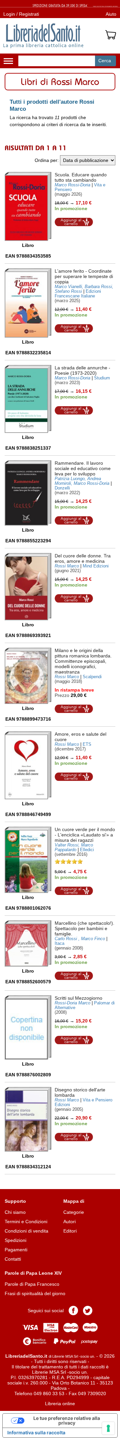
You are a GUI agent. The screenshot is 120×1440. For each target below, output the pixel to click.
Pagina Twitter (87, 1310)
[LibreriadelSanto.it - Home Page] (43, 35)
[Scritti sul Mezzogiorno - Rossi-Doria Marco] (28, 1027)
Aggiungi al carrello (74, 222)
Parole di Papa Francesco (32, 1284)
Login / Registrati (21, 14)
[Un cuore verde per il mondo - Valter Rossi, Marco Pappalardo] (28, 860)
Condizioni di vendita (26, 1231)
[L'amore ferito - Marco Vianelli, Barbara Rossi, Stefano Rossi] (28, 302)
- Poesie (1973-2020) (82, 370)
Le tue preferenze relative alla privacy (66, 1420)
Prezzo (62, 695)
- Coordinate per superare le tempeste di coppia (84, 276)
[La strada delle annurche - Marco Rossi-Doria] (28, 399)
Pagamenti (16, 1249)
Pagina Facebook (73, 1310)
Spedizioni (15, 1240)
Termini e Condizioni (26, 1221)
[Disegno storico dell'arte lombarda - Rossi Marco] (28, 1119)
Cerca (104, 60)
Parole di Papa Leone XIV (33, 1273)
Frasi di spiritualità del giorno (35, 1293)
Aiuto (111, 14)
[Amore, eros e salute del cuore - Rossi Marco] (28, 765)
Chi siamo (15, 1212)
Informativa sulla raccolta (36, 1432)
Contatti (13, 1259)
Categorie (73, 1212)
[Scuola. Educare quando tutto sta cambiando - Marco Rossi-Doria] (28, 206)
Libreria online (60, 1403)
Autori (69, 1221)
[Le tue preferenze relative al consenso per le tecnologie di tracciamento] (108, 1428)
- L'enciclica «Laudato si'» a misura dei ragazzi (85, 835)
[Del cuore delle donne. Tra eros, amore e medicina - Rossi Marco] (28, 586)
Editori (70, 1231)
